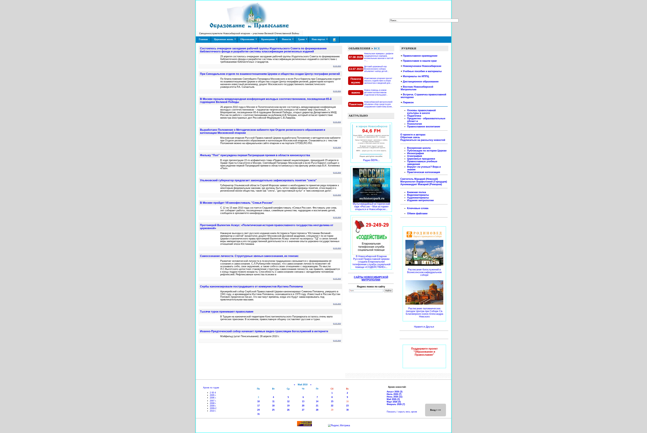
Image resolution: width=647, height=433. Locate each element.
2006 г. (213, 397)
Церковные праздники (421, 158)
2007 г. (213, 400)
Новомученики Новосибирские (422, 66)
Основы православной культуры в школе (421, 111)
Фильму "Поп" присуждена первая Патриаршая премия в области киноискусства (255, 155)
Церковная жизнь (223, 39)
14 (317, 401)
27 (303, 410)
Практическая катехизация (423, 172)
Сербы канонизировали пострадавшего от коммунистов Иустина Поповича (251, 286)
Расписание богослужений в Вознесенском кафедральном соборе (424, 272)
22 (332, 405)
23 (347, 405)
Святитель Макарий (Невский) (419, 179)
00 (213, 392)
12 (288, 401)
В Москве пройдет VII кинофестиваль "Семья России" (236, 202)
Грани (301, 39)
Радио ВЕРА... (371, 160)
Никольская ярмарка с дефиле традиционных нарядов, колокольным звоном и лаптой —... (378, 57)
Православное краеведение (420, 55)
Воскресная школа (418, 148)
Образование (247, 39)
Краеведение (268, 39)
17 (258, 405)
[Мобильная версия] (334, 39)
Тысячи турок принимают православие (226, 311)
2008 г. (213, 403)
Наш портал (318, 39)
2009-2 (213, 408)
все (377, 48)
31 (258, 414)
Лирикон (408, 102)
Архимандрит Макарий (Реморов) (421, 184)
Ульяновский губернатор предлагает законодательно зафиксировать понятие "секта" (258, 180)
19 (288, 405)
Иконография (415, 153)
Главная (203, 39)
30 (347, 410)
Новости (286, 39)
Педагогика (414, 115)
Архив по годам (211, 387)
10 (258, 401)
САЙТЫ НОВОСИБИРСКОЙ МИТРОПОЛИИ (371, 278)
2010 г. (213, 411)
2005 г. (213, 395)
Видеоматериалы (418, 195)
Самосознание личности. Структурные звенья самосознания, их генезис (249, 256)
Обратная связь (410, 137)
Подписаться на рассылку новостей (422, 140)
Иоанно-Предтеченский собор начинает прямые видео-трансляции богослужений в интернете (264, 331)
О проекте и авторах (412, 134)
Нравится (420, 326)
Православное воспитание (423, 126)
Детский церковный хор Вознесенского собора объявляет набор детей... (376, 68)
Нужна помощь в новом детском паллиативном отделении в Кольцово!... (376, 92)
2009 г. (213, 406)
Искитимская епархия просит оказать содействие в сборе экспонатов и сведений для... (378, 80)
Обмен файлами (417, 213)
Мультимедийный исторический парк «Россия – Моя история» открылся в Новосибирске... (371, 207)
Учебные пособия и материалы (422, 71)
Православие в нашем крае (420, 60)
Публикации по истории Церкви (426, 150)
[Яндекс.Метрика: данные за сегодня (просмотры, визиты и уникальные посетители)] (339, 425)
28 (317, 410)
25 (273, 410)
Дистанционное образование (421, 81)
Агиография (414, 156)
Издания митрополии (420, 200)
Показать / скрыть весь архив (402, 411)
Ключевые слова (417, 208)
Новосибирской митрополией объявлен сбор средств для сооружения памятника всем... (378, 104)
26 (288, 410)
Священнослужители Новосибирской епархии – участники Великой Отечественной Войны (249, 33)
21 (317, 405)
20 (303, 405)
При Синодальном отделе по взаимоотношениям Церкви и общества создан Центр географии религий (270, 73)
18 (273, 405)
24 (258, 410)
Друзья (430, 326)
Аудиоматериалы (418, 197)
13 (303, 401)
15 (332, 401)
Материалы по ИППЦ (416, 76)
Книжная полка (416, 192)
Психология (414, 123)
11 (273, 401)
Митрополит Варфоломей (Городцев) (423, 181)
